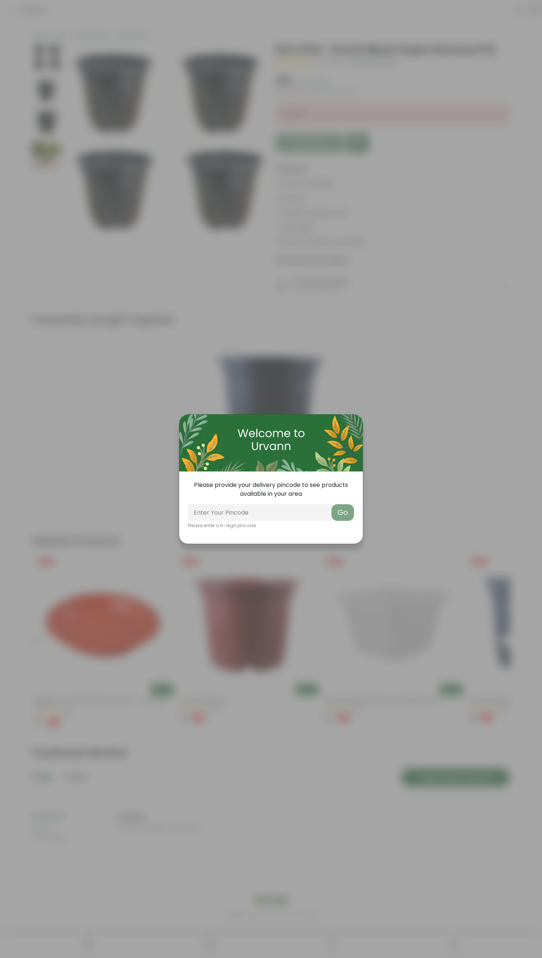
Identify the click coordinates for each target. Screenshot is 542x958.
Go (342, 512)
